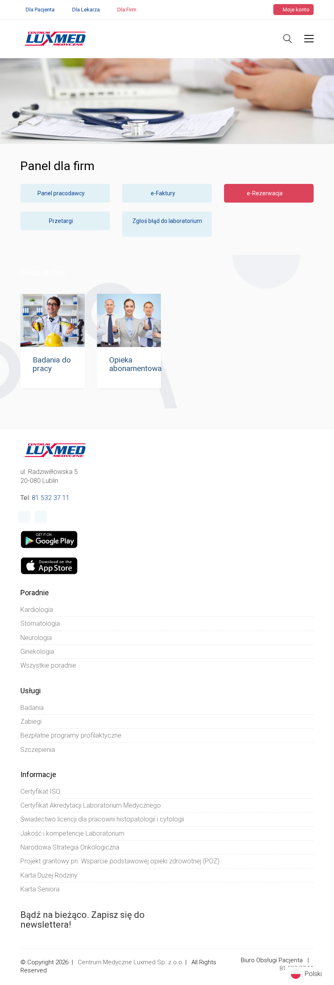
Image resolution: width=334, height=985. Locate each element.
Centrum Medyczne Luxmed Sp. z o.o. (131, 962)
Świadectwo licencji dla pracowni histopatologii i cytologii (102, 819)
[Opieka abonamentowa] (129, 320)
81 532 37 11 (51, 498)
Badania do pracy (52, 364)
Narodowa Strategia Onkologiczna (69, 847)
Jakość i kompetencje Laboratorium (72, 833)
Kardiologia (36, 610)
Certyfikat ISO (40, 791)
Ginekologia (37, 651)
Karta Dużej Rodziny (48, 875)
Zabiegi (31, 721)
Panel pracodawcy (61, 193)
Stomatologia (40, 623)
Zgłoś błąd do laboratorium (167, 221)
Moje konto (295, 10)
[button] (309, 38)
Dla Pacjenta (40, 10)
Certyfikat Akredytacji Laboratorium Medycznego (90, 805)
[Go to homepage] (55, 39)
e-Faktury (163, 193)
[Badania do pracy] (52, 320)
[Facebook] (24, 517)
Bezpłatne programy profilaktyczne (70, 735)
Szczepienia (37, 749)
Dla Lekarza (86, 10)
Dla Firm (126, 10)
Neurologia (36, 638)
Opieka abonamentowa (135, 364)
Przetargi (61, 221)
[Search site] (287, 39)
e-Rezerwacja (265, 193)
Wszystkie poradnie (48, 665)
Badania (32, 708)
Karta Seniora (39, 889)
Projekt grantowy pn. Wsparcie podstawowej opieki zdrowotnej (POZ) (120, 861)
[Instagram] (41, 517)
